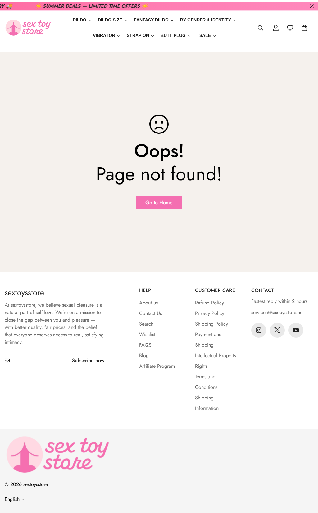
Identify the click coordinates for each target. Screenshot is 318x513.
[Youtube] (295, 330)
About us (148, 302)
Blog (144, 355)
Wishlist (147, 334)
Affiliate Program (157, 366)
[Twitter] (277, 330)
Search (146, 323)
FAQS (145, 345)
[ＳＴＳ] (28, 28)
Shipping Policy (211, 323)
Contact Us (150, 313)
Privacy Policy (209, 313)
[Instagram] (258, 330)
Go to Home (159, 202)
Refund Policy (209, 302)
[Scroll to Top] (306, 479)
